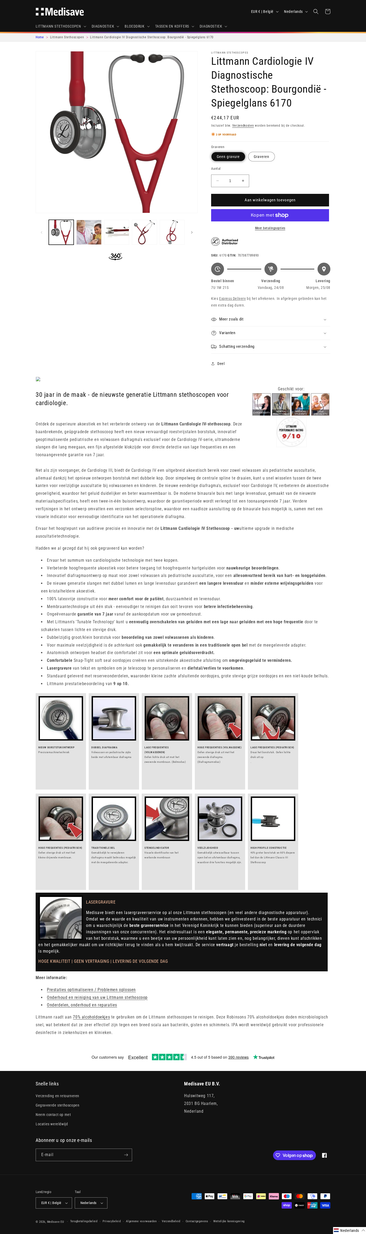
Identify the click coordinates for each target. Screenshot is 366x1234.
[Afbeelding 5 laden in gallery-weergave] (172, 232)
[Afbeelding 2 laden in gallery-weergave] (88, 232)
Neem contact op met (53, 1114)
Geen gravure (228, 156)
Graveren (261, 156)
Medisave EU (55, 1222)
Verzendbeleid (171, 1221)
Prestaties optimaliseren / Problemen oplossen (91, 989)
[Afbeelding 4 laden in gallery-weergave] (144, 232)
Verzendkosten (243, 125)
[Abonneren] (126, 1155)
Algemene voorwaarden (141, 1221)
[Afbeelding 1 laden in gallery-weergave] (61, 232)
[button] (60, 26)
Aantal (216, 169)
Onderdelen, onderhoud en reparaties (82, 1004)
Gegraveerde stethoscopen (57, 1105)
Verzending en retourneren (57, 1096)
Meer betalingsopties (270, 228)
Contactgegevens (197, 1221)
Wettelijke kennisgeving (229, 1221)
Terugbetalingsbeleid (84, 1221)
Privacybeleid (112, 1221)
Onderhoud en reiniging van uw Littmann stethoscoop (97, 997)
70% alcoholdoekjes (91, 1017)
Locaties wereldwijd (52, 1124)
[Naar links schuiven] (41, 232)
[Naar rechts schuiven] (192, 232)
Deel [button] (221, 363)
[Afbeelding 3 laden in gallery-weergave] (116, 232)
